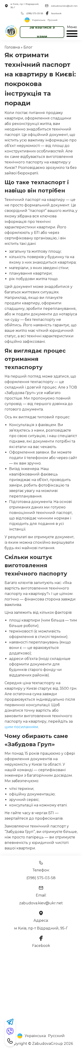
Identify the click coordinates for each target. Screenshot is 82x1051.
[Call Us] (10, 1041)
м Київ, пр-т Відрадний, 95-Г (24, 6)
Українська (38, 20)
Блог (28, 47)
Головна (12, 47)
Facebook (41, 945)
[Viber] (10, 1031)
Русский (52, 20)
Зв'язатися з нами (42, 32)
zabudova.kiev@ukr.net (64, 5)
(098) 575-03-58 (34, 13)
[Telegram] (10, 1021)
